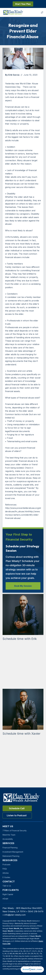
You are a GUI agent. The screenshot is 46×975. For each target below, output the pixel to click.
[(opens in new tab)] (32, 969)
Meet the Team (9, 835)
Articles (6, 873)
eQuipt (5, 898)
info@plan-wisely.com (15, 915)
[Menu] (42, 12)
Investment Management (13, 852)
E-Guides (6, 877)
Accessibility (8, 839)
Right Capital (8, 894)
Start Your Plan (23, 4)
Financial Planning (10, 847)
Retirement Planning (11, 856)
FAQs (5, 869)
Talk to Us (7, 886)
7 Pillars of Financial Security (15, 830)
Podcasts (6, 864)
